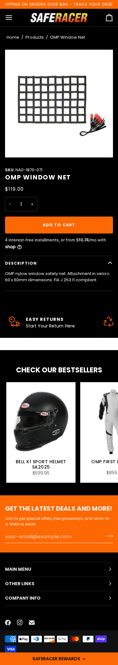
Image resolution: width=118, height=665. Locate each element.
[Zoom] (59, 103)
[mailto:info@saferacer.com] (32, 622)
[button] (59, 658)
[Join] (108, 536)
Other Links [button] (19, 583)
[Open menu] (14, 18)
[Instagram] (20, 622)
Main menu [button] (18, 569)
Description (21, 263)
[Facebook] (8, 622)
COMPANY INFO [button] (23, 598)
